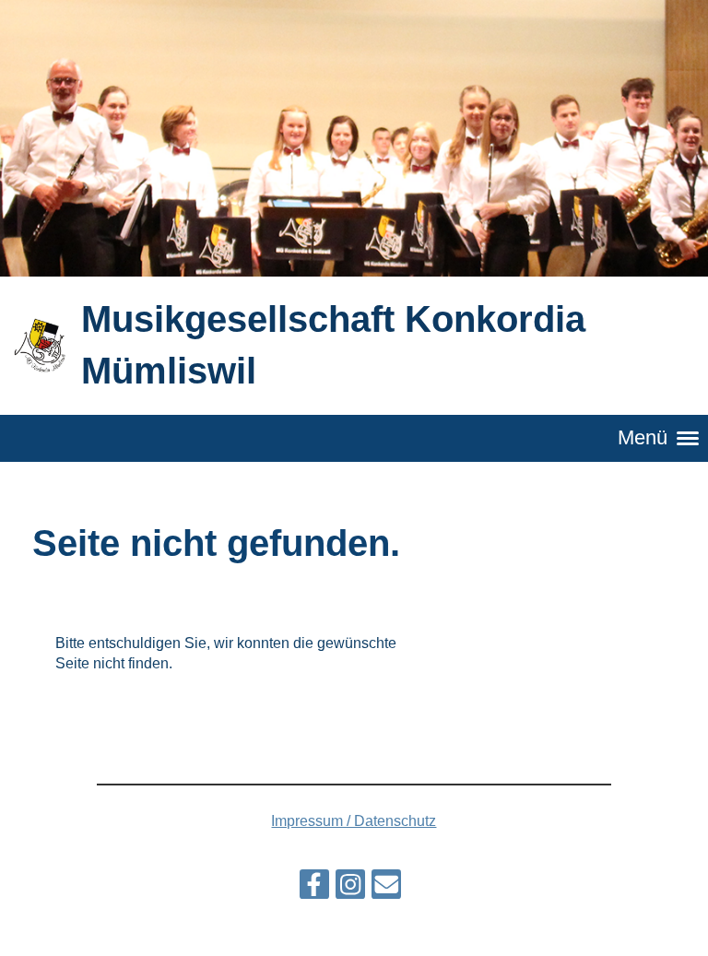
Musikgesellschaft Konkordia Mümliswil (333, 345)
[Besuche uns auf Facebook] (314, 888)
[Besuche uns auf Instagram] (350, 888)
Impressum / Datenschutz (353, 821)
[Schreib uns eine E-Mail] (386, 888)
